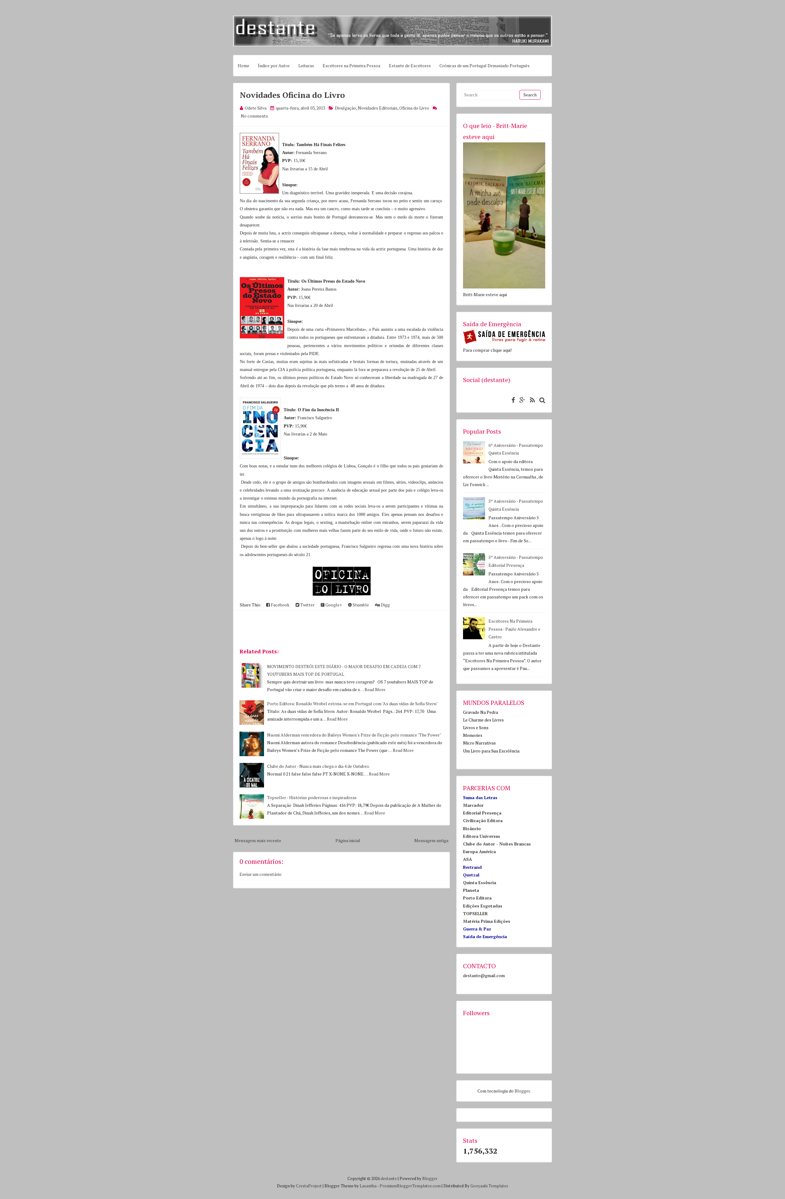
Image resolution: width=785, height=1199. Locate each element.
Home (243, 65)
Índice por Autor (274, 65)
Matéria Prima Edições (486, 921)
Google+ (333, 605)
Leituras (306, 65)
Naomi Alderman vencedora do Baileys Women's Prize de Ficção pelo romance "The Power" (354, 735)
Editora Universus (481, 836)
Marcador (473, 805)
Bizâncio (472, 828)
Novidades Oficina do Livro (292, 95)
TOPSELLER (475, 913)
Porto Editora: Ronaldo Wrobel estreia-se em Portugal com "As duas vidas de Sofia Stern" (352, 703)
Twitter (307, 605)
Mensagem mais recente (258, 840)
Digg (385, 605)
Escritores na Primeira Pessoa (351, 65)
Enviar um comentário (260, 874)
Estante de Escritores (410, 65)
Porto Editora (477, 898)
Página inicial (347, 840)
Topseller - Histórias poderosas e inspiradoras (312, 797)
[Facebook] (511, 400)
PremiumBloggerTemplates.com (410, 1186)
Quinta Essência (479, 882)
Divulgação (345, 108)
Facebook (279, 605)
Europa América (479, 851)
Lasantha (368, 1186)
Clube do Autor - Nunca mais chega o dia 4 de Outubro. (318, 766)
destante (389, 1178)
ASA (467, 859)
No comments (254, 116)
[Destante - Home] (392, 45)
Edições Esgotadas (482, 906)
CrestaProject (309, 1186)
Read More (375, 689)
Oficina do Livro (414, 108)
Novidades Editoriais (377, 108)
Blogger (522, 1091)
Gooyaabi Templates (489, 1186)
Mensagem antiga (431, 840)
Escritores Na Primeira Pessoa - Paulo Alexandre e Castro (514, 628)
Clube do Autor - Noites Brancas (497, 844)
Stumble (360, 605)
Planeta (471, 890)
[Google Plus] (520, 400)
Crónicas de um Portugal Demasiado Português (484, 65)
